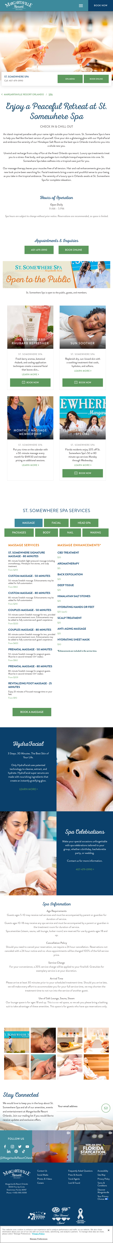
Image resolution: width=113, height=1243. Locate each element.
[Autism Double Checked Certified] (80, 1215)
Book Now (100, 5)
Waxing (95, 533)
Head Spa (84, 523)
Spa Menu (70, 79)
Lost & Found (74, 1183)
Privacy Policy (104, 1179)
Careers (40, 1183)
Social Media (42, 1175)
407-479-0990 (16, 80)
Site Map (101, 1175)
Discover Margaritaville (103, 1191)
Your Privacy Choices (103, 1197)
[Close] (109, 1230)
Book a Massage (32, 712)
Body (46, 533)
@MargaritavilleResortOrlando (16, 1158)
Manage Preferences (38, 1239)
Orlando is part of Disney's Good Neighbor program (37, 1216)
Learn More (29, 374)
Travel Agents (74, 1179)
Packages (19, 533)
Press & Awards (75, 1175)
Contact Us (42, 1171)
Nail (70, 533)
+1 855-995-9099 (19, 1192)
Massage (28, 523)
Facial (56, 523)
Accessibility (103, 1171)
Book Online (96, 79)
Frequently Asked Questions (80, 1171)
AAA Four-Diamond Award (61, 1215)
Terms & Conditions (102, 1184)
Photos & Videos (44, 1179)
